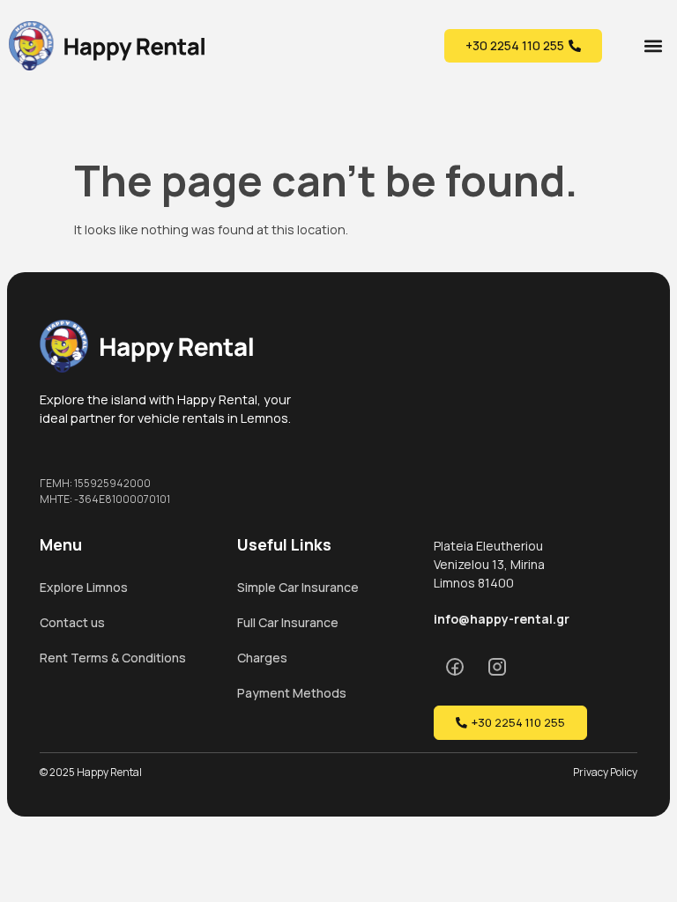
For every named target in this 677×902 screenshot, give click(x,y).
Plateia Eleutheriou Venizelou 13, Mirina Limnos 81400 (489, 564)
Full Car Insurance (287, 622)
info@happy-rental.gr (501, 618)
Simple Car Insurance (298, 587)
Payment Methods (291, 692)
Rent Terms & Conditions (113, 657)
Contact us (72, 622)
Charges (262, 657)
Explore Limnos (84, 587)
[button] (653, 45)
